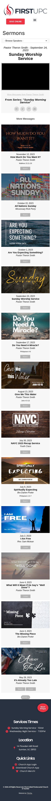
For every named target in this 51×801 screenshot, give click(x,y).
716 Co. (29, 793)
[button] (35, 20)
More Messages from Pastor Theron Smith (25, 94)
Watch (25, 168)
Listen (25, 547)
